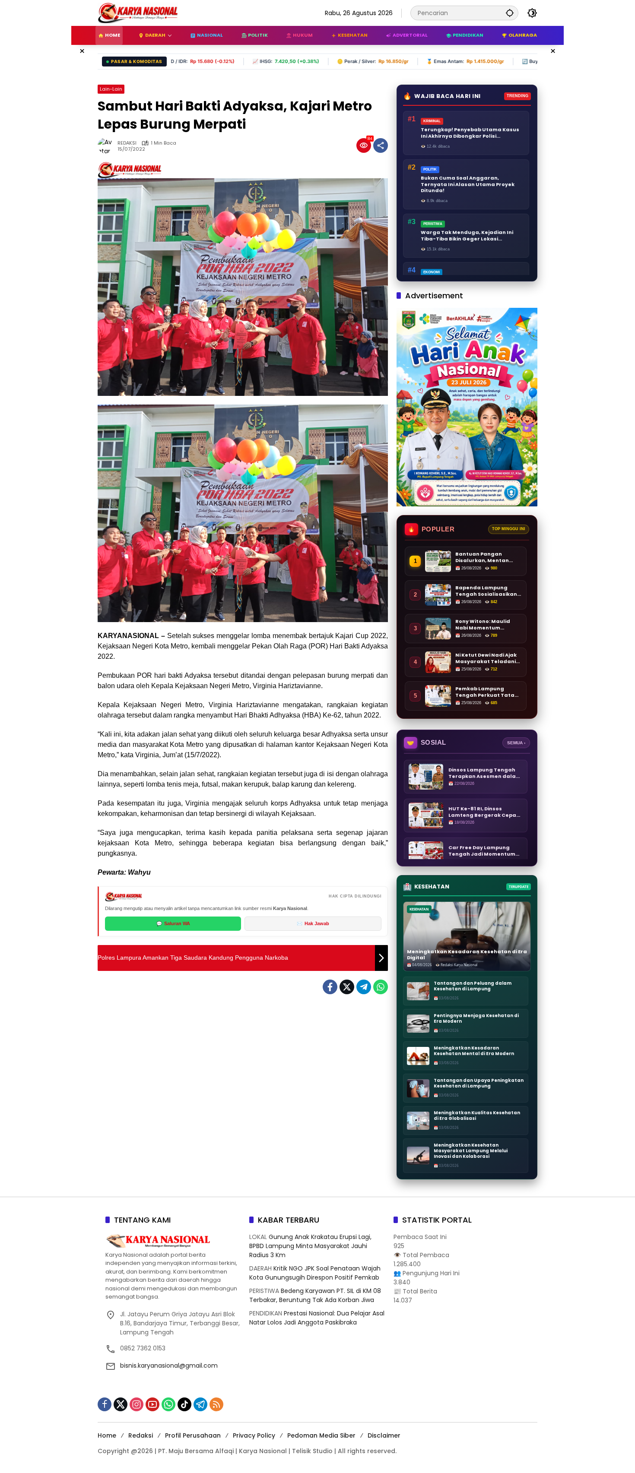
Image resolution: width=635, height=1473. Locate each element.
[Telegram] (363, 987)
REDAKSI (127, 143)
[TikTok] (184, 1404)
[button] (509, 13)
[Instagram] (136, 1404)
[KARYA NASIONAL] (138, 12)
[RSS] (216, 1404)
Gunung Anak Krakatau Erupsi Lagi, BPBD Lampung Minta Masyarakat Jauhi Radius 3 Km (310, 1246)
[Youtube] (152, 1404)
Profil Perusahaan (193, 1435)
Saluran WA (173, 923)
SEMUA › (516, 742)
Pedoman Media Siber (321, 1435)
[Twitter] (347, 987)
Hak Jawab (313, 923)
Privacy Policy (254, 1435)
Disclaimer (384, 1435)
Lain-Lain (111, 88)
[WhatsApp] (380, 987)
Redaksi (140, 1435)
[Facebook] (330, 987)
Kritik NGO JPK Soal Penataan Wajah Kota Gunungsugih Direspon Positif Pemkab (315, 1273)
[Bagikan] (380, 145)
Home (107, 1435)
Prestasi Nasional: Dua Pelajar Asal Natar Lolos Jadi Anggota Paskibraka (316, 1318)
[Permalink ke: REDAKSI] (107, 145)
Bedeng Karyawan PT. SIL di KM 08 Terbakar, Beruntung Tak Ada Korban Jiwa (315, 1295)
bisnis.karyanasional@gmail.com (169, 1365)
